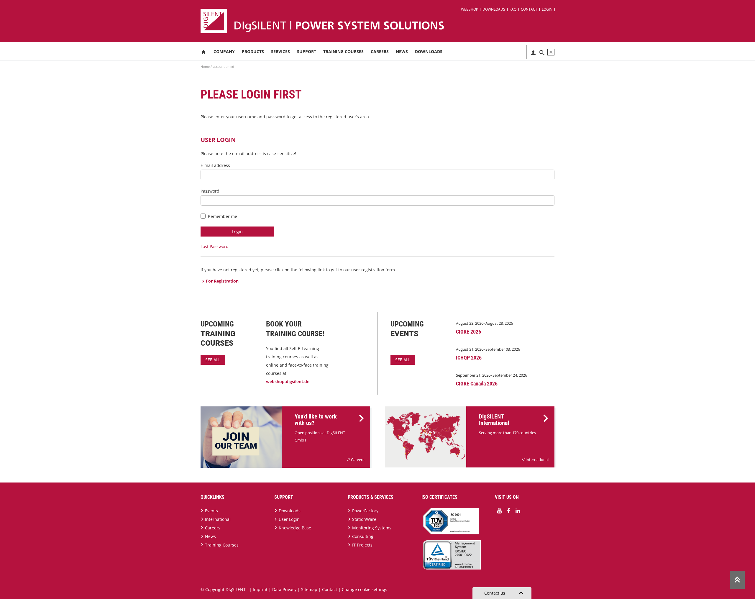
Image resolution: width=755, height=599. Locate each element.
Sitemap (309, 589)
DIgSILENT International (494, 419)
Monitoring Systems (371, 528)
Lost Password (215, 246)
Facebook (508, 510)
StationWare (364, 519)
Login (547, 9)
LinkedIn (517, 510)
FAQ (513, 9)
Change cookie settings (364, 589)
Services (280, 51)
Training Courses (343, 51)
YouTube (499, 510)
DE (551, 52)
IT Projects (362, 545)
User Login (289, 519)
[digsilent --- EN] (381, 21)
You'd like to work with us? (316, 419)
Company (224, 51)
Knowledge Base (295, 528)
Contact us (505, 593)
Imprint (260, 589)
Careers (380, 51)
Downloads (493, 9)
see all (212, 359)
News (402, 51)
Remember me (222, 216)
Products (253, 51)
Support (306, 51)
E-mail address (215, 165)
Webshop (469, 9)
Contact (529, 9)
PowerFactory (365, 510)
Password (210, 191)
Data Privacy (284, 589)
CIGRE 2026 (468, 332)
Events (211, 510)
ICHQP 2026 (469, 358)
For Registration (222, 281)
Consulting (362, 536)
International (537, 459)
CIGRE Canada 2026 (477, 383)
